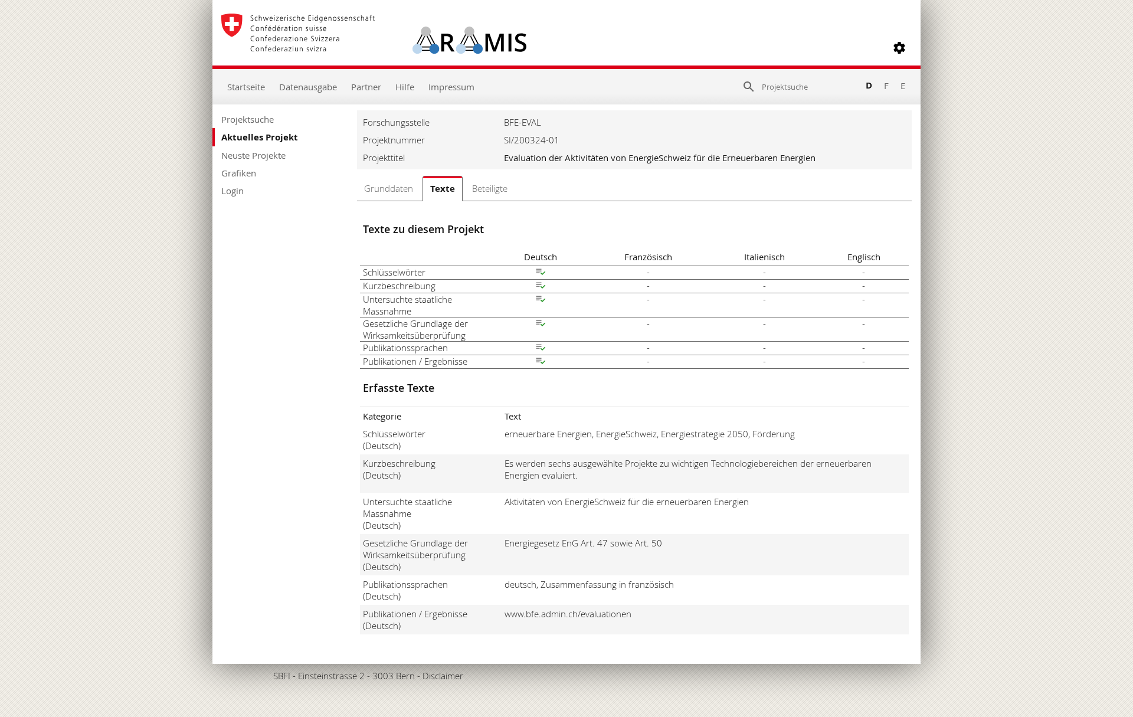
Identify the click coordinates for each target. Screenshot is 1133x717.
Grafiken (238, 173)
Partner (366, 87)
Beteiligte (489, 188)
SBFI (281, 676)
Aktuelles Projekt (259, 137)
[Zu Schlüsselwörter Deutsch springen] (540, 273)
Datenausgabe (308, 87)
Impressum (451, 87)
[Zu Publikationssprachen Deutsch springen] (540, 349)
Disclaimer (443, 676)
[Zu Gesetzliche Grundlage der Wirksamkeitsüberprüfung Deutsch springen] (540, 324)
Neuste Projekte (253, 155)
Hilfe (404, 87)
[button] (899, 48)
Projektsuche (247, 119)
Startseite (246, 87)
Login (232, 191)
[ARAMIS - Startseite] (373, 48)
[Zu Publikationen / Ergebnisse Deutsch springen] (540, 362)
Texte (442, 188)
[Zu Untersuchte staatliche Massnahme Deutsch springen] (540, 300)
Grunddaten (388, 188)
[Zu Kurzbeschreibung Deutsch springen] (540, 287)
